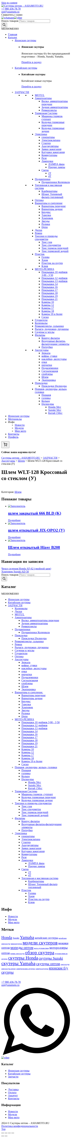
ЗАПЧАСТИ (22, 92)
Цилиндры (48, 404)
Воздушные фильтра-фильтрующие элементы (55, 342)
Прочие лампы (56, 167)
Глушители (41, 320)
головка (46, 398)
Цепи (45, 227)
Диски (38, 230)
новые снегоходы (17, 953)
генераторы (48, 137)
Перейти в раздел (31, 62)
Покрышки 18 (50, 293)
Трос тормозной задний (55, 251)
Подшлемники (50, 368)
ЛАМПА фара (56, 164)
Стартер (46, 143)
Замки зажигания (51, 149)
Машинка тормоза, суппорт (37, 794)
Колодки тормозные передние (38, 797)
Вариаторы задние (52, 209)
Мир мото (20, 431)
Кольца (46, 401)
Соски (45, 317)
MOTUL (40, 95)
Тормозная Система (46, 113)
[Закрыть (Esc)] (2, 1133)
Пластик (40, 254)
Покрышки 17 (50, 290)
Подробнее (14, 520)
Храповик (47, 218)
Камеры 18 (48, 311)
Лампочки (47, 161)
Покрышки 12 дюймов (54, 278)
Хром (45, 260)
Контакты (13, 434)
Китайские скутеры (26, 67)
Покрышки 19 (50, 296)
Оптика (39, 200)
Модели (19, 428)
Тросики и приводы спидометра (46, 238)
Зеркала (46, 353)
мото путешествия (41, 948)
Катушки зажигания (53, 152)
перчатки (47, 365)
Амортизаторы (43, 98)
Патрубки (47, 347)
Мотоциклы (15, 419)
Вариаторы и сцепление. (29, 692)
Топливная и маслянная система (39, 878)
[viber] (18, 17)
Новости (20, 425)
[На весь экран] (9, 1133)
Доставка (13, 1089)
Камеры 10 (48, 302)
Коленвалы (41, 323)
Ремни (38, 233)
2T (49, 173)
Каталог (12, 37)
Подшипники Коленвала (56, 182)
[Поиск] (4, 25)
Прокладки (41, 383)
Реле (44, 158)
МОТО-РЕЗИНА (44, 269)
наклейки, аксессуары (54, 359)
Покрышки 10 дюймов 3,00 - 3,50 (40, 722)
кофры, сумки (49, 356)
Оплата (12, 1092)
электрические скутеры (25, 969)
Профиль (13, 437)
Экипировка (49, 380)
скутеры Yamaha (18, 963)
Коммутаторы (49, 155)
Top (3, 1129)
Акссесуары (42, 350)
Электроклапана (51, 140)
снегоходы (65, 964)
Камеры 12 (48, 305)
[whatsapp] (7, 17)
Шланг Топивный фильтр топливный (52, 196)
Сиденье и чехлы (44, 332)
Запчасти (13, 1076)
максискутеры (16, 944)
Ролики (46, 224)
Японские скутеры (25, 40)
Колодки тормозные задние (37, 800)
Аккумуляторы (50, 146)
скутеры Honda (23, 957)
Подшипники (42, 179)
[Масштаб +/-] (12, 1133)
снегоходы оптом (8, 969)
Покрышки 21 (50, 299)
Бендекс (46, 212)
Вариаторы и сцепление (48, 203)
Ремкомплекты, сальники (49, 326)
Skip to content (9, 2)
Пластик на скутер (52, 263)
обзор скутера (39, 952)
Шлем (45, 377)
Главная (12, 34)
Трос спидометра (51, 245)
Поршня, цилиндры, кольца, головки (36, 767)
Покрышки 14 (50, 284)
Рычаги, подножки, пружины (52, 329)
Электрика (41, 134)
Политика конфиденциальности (19, 1126)
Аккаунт (13, 1095)
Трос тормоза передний (55, 248)
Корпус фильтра (51, 338)
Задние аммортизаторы (55, 107)
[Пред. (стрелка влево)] (2, 1136)
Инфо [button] (11, 422)
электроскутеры (41, 969)
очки (44, 362)
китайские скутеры (46, 937)
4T (49, 176)
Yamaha (27, 937)
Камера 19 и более (52, 314)
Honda (6, 937)
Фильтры (40, 335)
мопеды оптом (21, 947)
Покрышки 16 (50, 287)
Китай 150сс (55, 413)
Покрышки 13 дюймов (54, 281)
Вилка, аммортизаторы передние (40, 620)
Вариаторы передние (54, 206)
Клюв (45, 266)
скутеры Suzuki (51, 958)
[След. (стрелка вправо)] (6, 1136)
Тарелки (46, 215)
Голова (45, 257)
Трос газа (47, 242)
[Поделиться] (6, 1133)
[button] (10, 28)
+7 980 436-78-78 (11, 8)
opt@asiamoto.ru (10, 11)
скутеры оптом (48, 964)
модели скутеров (40, 942)
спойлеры (47, 374)
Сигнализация (50, 371)
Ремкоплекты (49, 110)
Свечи (45, 170)
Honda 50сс (54, 407)
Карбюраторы (49, 191)
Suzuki (16, 938)
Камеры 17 (48, 308)
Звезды (46, 221)
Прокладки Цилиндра (54, 386)
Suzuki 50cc (54, 410)
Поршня (46, 395)
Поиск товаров (9, 20)
